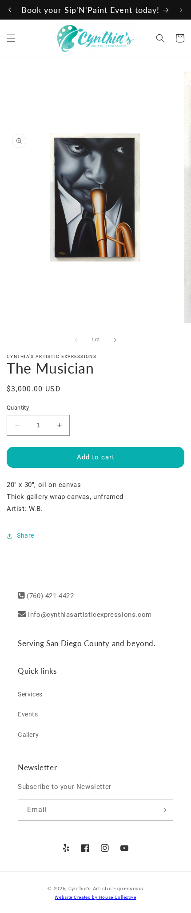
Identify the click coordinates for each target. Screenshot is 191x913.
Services (30, 694)
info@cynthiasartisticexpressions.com (90, 615)
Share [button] (25, 535)
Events (28, 714)
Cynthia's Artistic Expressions (105, 889)
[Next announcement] (181, 10)
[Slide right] (115, 340)
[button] (11, 38)
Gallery (28, 734)
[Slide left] (76, 340)
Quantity (18, 407)
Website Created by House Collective (95, 897)
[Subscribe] (163, 810)
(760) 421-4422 (50, 596)
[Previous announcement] (10, 10)
